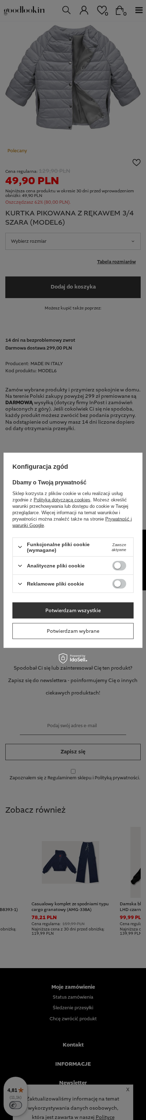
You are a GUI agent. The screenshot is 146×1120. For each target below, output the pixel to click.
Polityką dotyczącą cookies (62, 499)
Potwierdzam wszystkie (73, 610)
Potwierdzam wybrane (73, 631)
